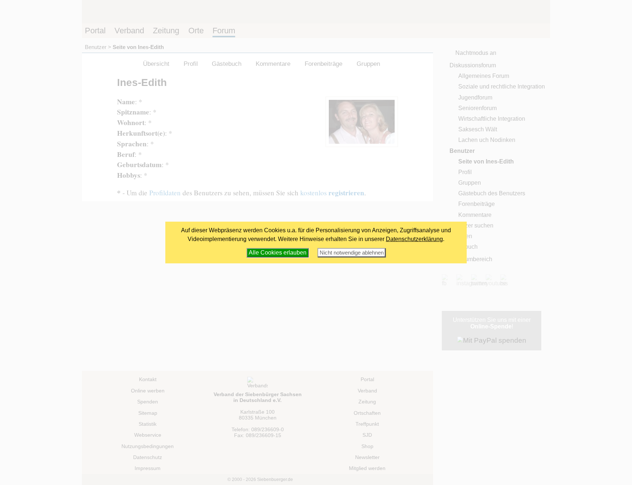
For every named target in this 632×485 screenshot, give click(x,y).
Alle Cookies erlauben (277, 252)
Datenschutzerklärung (414, 239)
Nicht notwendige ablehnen (352, 252)
